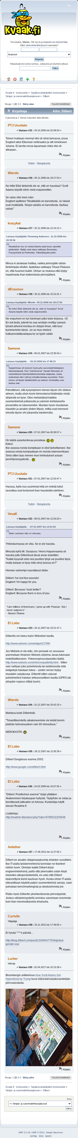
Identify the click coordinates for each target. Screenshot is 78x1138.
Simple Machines (54, 1132)
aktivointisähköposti (36, 45)
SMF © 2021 (38, 1132)
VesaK (12, 514)
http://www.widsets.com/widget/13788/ (28, 643)
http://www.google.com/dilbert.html (26, 766)
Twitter (31, 163)
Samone (14, 348)
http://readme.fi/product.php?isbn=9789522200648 (35, 817)
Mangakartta (43, 163)
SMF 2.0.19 (24, 1132)
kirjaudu (47, 42)
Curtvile (14, 916)
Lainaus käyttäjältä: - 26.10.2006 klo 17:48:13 (31, 361)
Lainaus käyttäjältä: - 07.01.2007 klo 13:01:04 (31, 527)
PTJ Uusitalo (17, 125)
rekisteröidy (61, 42)
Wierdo (13, 173)
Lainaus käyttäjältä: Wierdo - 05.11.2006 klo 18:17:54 (34, 302)
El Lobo (14, 623)
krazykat (14, 223)
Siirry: (69, 1099)
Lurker (13, 958)
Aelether (14, 847)
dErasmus (15, 289)
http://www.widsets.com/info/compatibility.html (32, 662)
